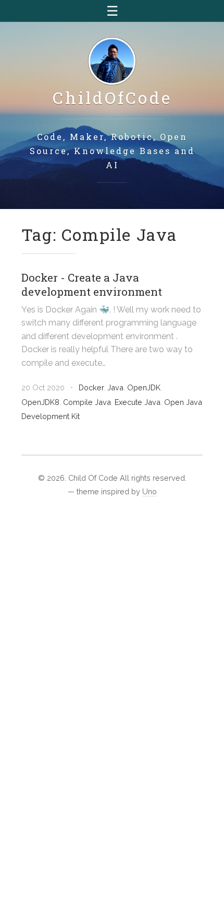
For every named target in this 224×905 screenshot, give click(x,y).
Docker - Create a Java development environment (91, 284)
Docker (91, 387)
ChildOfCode (112, 97)
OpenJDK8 (40, 402)
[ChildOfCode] (112, 62)
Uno (149, 491)
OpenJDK (143, 387)
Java (115, 387)
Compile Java (87, 402)
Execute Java (137, 402)
